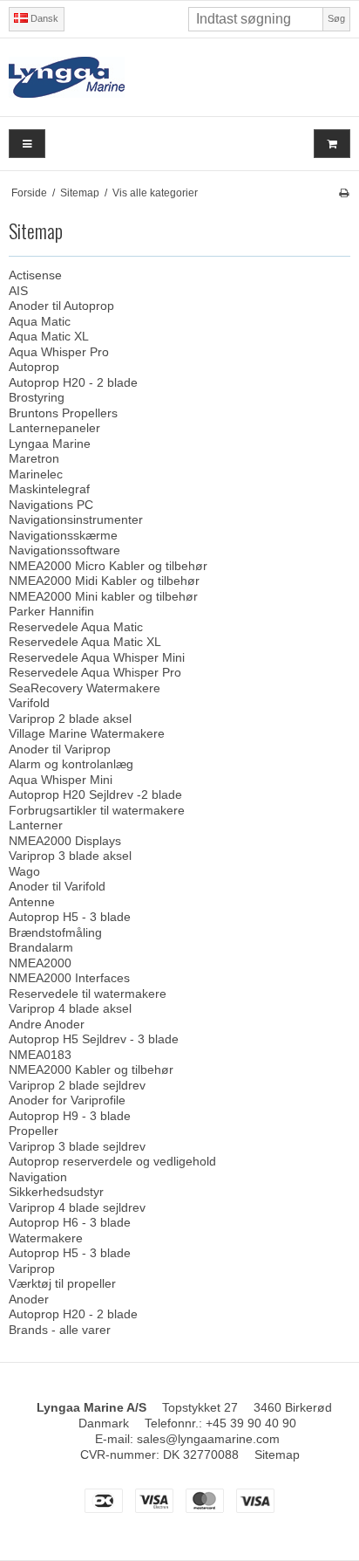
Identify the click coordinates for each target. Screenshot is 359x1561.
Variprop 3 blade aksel (70, 856)
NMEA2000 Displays (65, 841)
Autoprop (34, 367)
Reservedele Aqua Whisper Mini (97, 657)
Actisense (35, 275)
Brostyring (36, 397)
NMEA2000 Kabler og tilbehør (91, 1069)
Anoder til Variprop (60, 749)
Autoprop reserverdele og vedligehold (112, 1161)
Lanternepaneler (54, 428)
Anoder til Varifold (57, 886)
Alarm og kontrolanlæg (71, 764)
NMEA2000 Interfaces (69, 978)
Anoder (29, 1299)
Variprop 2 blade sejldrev (77, 1085)
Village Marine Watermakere (87, 733)
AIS (18, 291)
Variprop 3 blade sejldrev (77, 1146)
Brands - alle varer (60, 1330)
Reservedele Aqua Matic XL (85, 642)
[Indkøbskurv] (332, 143)
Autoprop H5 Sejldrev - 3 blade (94, 1039)
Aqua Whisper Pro (59, 352)
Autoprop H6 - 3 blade (70, 1222)
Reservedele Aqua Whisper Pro (95, 672)
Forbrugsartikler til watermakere (97, 810)
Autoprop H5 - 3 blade (70, 917)
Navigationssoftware (64, 550)
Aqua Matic (40, 321)
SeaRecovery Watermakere (84, 688)
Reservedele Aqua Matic (76, 627)
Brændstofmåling (55, 932)
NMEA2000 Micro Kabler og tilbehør (108, 566)
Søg (336, 18)
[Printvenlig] (343, 193)
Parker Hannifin (51, 611)
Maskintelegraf (49, 489)
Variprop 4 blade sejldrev (77, 1207)
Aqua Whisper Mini (60, 780)
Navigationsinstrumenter (76, 519)
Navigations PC (51, 505)
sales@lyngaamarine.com (208, 1439)
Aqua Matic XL (49, 336)
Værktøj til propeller (62, 1283)
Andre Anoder (47, 1024)
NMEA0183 (40, 1055)
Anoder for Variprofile (67, 1100)
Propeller (33, 1131)
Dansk (43, 18)
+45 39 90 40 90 (251, 1423)
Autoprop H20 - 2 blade (73, 382)
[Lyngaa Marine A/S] (179, 77)
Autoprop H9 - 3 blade (70, 1116)
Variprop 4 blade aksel (70, 1008)
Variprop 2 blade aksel (70, 718)
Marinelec (36, 474)
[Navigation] (27, 143)
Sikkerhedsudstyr (56, 1192)
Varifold (29, 703)
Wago (24, 871)
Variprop (32, 1269)
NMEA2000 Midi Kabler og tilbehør (104, 581)
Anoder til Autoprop (61, 306)
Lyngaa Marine (50, 443)
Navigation (38, 1177)
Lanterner (36, 825)
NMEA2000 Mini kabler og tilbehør (103, 596)
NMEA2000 (40, 963)
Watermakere (46, 1238)
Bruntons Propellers (63, 413)
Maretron (34, 458)
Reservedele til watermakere (87, 994)
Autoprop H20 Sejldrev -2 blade (95, 794)
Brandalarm (41, 947)
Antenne (32, 902)
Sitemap (277, 1454)
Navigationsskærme (63, 535)
